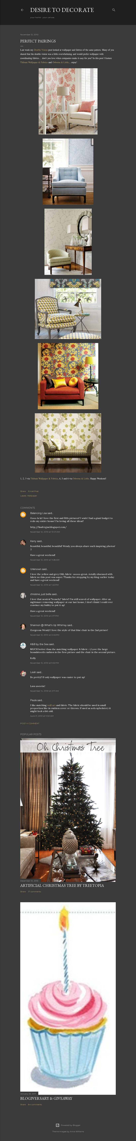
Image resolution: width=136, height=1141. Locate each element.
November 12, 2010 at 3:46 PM (44, 635)
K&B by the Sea (39, 644)
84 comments (35, 1104)
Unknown (35, 569)
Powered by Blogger (70, 1125)
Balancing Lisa (38, 513)
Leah (33, 672)
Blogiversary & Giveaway (46, 1098)
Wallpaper (32, 495)
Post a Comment (29, 723)
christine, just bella (40, 594)
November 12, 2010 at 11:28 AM (44, 560)
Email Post (33, 491)
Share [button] (23, 491)
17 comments (34, 891)
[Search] (114, 9)
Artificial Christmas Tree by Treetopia (62, 885)
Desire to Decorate (62, 10)
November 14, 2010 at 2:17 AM (44, 691)
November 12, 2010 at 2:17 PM (44, 616)
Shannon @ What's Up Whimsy (48, 625)
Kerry (33, 541)
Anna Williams (77, 1131)
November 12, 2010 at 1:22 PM (44, 585)
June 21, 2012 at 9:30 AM (42, 716)
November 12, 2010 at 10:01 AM (45, 532)
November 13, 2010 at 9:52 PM (44, 663)
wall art (51, 705)
